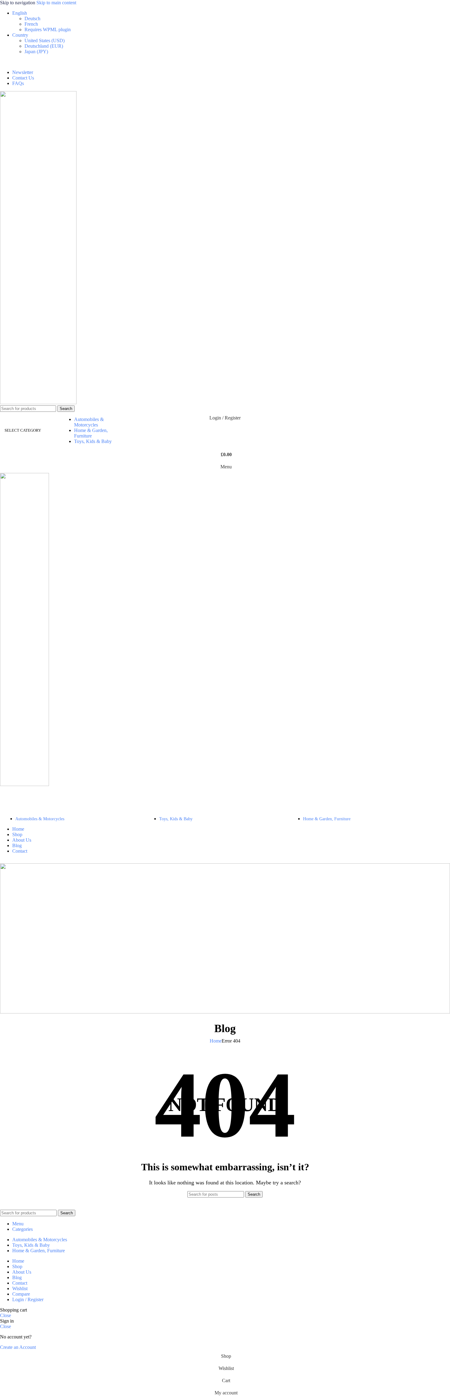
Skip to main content (56, 2)
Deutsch (32, 18)
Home (216, 1040)
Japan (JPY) (36, 51)
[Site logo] (38, 402)
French (31, 24)
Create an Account (18, 1347)
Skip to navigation (18, 2)
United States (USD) (44, 40)
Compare (21, 1294)
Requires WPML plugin (47, 29)
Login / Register (27, 1299)
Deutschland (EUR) (43, 46)
